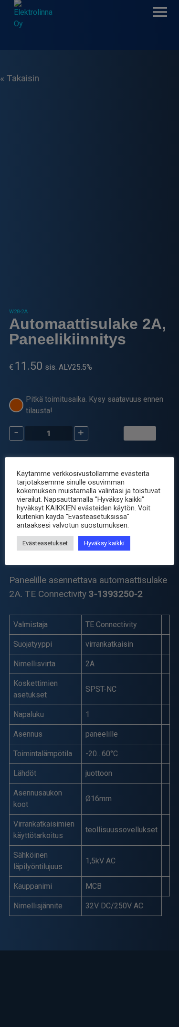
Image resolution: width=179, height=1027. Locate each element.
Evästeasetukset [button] (45, 543)
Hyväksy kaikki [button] (104, 543)
